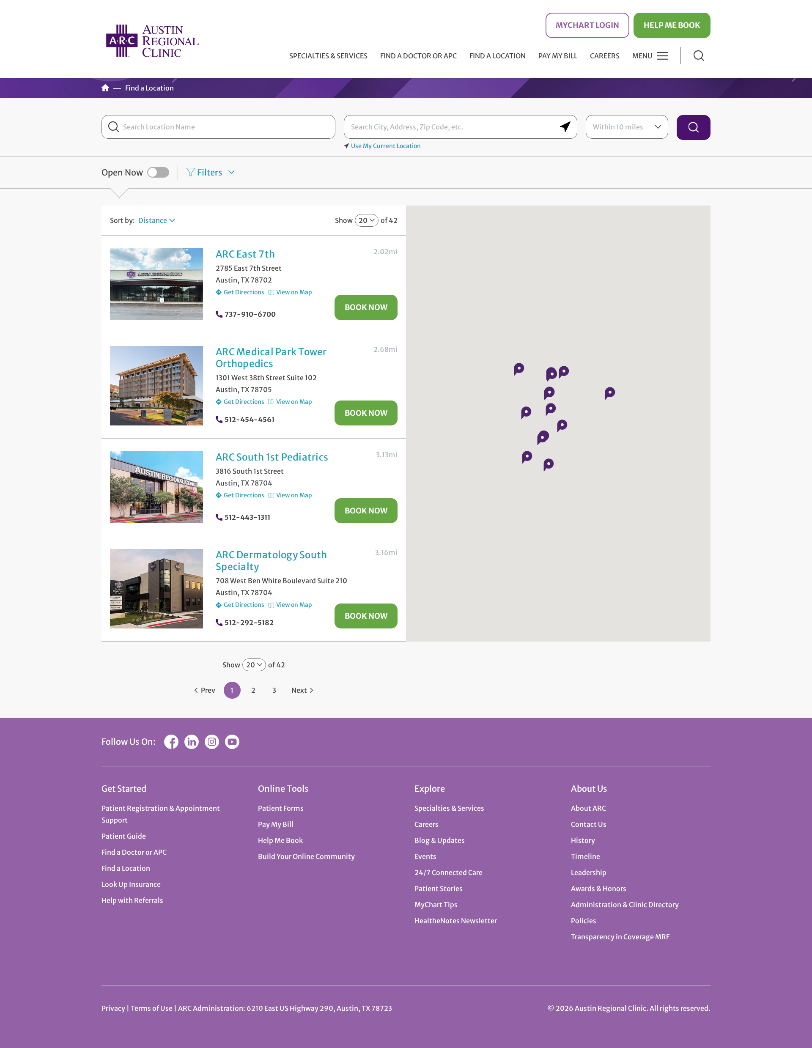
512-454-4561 (249, 419)
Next (299, 690)
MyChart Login (587, 25)
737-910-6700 (250, 314)
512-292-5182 (249, 622)
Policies (583, 920)
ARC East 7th (245, 254)
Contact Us (588, 824)
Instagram (212, 742)
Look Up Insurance (131, 884)
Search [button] (699, 55)
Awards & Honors (598, 888)
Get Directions (244, 292)
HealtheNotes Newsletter (455, 920)
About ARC (588, 808)
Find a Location (497, 56)
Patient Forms (281, 808)
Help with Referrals (132, 900)
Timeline (585, 856)
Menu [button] (642, 56)
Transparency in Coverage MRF (620, 937)
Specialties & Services (449, 808)
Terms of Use (152, 1008)
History (583, 840)
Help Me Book (672, 25)
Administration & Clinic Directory (625, 904)
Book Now (366, 307)
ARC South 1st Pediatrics (272, 457)
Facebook (171, 742)
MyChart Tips (436, 904)
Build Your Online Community (306, 856)
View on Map (294, 292)
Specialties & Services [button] (328, 56)
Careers (605, 56)
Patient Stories (438, 888)
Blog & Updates (439, 840)
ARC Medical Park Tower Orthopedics (271, 358)
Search (693, 127)
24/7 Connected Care (448, 872)
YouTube (232, 742)
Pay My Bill (557, 56)
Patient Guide (124, 836)
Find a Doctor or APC (418, 56)
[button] (562, 426)
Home (105, 88)
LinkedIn (191, 742)
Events (425, 856)
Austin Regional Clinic (152, 40)
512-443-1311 (247, 517)
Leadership (588, 872)
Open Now (122, 172)
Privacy (113, 1008)
